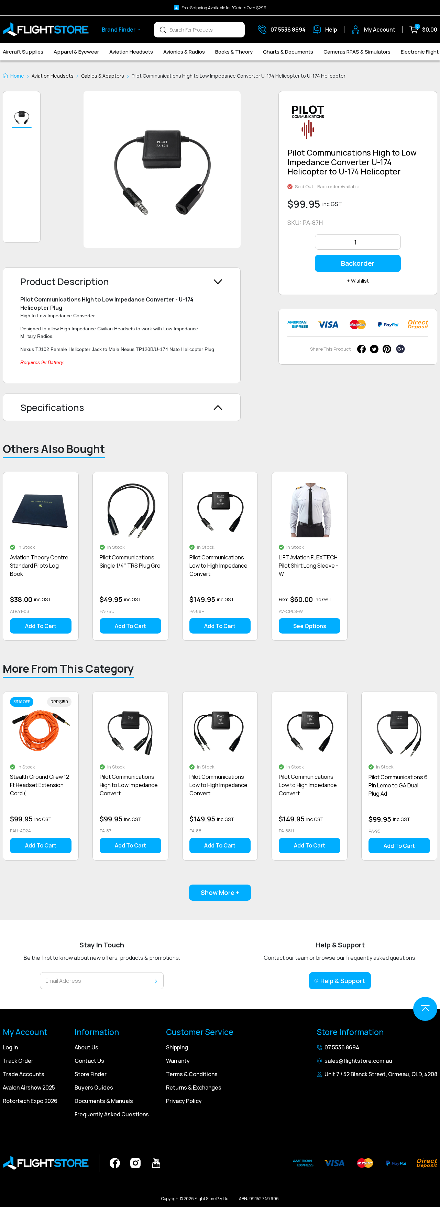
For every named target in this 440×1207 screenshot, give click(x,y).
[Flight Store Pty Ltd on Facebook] (115, 1162)
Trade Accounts (23, 1074)
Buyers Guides (94, 1087)
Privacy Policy (184, 1101)
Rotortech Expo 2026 (30, 1101)
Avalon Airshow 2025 (29, 1087)
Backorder (358, 263)
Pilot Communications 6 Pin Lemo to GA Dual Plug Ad (398, 785)
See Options (309, 626)
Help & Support (342, 981)
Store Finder (91, 1074)
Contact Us (89, 1060)
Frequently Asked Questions (112, 1114)
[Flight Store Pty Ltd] (46, 29)
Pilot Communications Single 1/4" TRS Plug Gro (130, 561)
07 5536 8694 (341, 1047)
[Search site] (162, 29)
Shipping (177, 1047)
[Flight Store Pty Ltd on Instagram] (135, 1162)
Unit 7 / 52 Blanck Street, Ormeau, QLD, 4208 (380, 1074)
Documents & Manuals (104, 1101)
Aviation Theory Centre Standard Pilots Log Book (39, 566)
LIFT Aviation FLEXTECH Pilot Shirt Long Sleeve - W (308, 566)
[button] (22, 117)
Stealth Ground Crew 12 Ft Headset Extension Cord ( (39, 785)
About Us (86, 1047)
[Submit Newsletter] (155, 980)
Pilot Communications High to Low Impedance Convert (129, 785)
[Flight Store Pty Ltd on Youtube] (156, 1162)
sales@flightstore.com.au (358, 1060)
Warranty (178, 1060)
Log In (10, 1047)
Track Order (18, 1060)
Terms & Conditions (192, 1074)
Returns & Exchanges (193, 1087)
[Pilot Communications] (308, 125)
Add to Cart (40, 626)
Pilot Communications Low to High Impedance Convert (218, 566)
